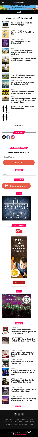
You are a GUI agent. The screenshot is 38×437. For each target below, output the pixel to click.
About (12, 419)
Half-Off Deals (23, 424)
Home (6, 419)
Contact (31, 424)
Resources (9, 424)
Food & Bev (30, 419)
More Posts (19, 125)
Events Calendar (20, 419)
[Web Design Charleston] (29, 432)
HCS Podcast (8, 422)
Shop (15, 424)
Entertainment (19, 422)
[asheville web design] (19, 434)
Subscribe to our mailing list (18, 153)
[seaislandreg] (19, 9)
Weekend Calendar (29, 422)
